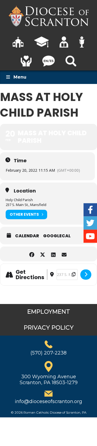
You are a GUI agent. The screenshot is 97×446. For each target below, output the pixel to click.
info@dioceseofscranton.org (48, 401)
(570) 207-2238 (48, 353)
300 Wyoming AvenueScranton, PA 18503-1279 (49, 380)
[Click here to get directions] (85, 274)
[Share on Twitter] (42, 254)
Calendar (27, 236)
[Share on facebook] (31, 254)
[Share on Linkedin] (53, 254)
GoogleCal (57, 236)
